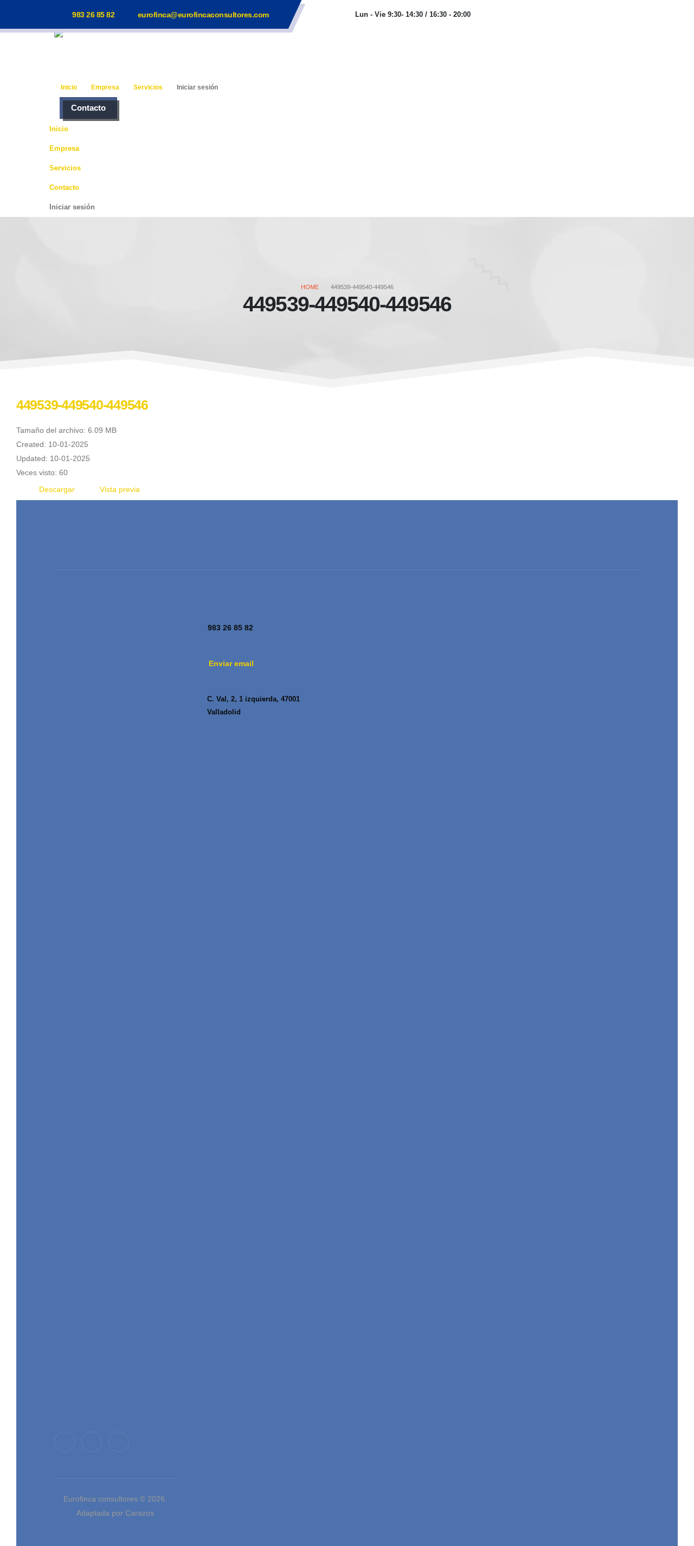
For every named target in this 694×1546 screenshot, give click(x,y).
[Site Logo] (122, 53)
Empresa (105, 87)
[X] (91, 1442)
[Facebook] (64, 1442)
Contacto (88, 107)
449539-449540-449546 (82, 404)
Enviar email (231, 663)
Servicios (148, 87)
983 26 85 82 (93, 14)
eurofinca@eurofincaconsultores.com (203, 14)
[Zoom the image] (115, 612)
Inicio (69, 87)
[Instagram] (118, 1442)
